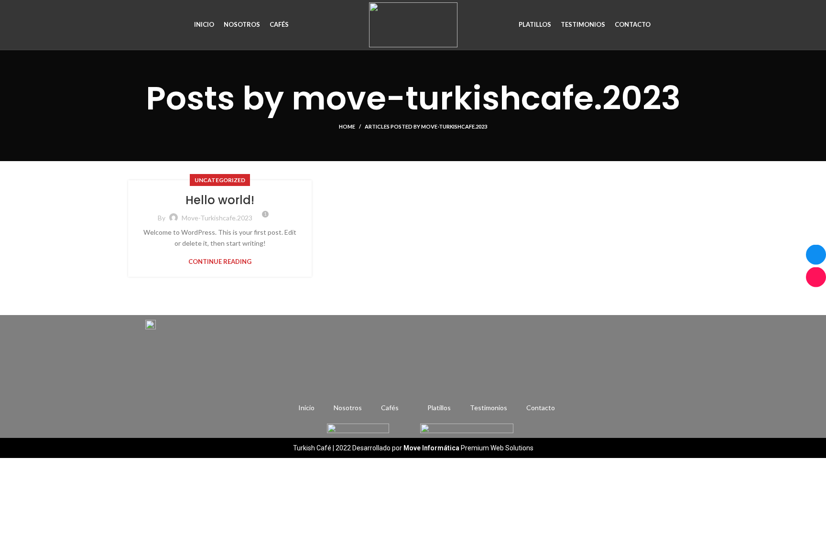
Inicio (306, 407)
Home (347, 126)
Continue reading (219, 262)
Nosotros (348, 407)
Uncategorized (220, 180)
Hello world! (219, 200)
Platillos (439, 407)
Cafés (390, 407)
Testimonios (488, 407)
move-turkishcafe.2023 (486, 98)
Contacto (540, 407)
